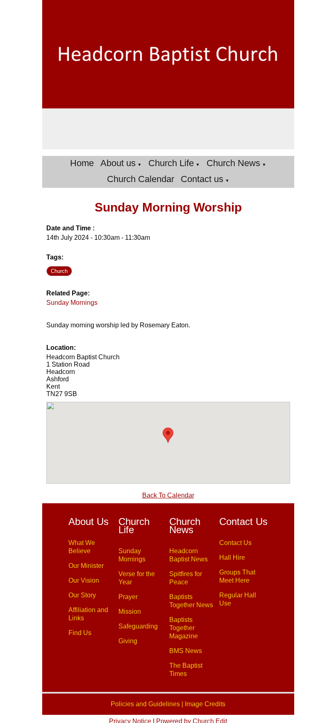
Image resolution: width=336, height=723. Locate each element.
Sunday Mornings (72, 302)
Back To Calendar (168, 495)
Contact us (202, 179)
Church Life (171, 163)
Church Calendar (140, 179)
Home (82, 163)
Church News (233, 163)
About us (118, 163)
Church (59, 271)
